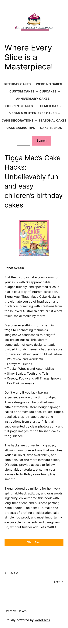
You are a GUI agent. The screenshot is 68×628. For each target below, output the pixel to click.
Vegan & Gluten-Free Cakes (32, 113)
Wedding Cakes (49, 84)
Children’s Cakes (18, 106)
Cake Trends (51, 128)
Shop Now (34, 542)
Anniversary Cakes (32, 99)
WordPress (42, 620)
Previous (13, 572)
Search (42, 140)
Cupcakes (47, 91)
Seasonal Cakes (52, 120)
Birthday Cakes (17, 84)
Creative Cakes (15, 611)
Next (57, 581)
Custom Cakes (21, 91)
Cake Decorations (17, 120)
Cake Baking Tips (20, 128)
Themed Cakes (50, 106)
